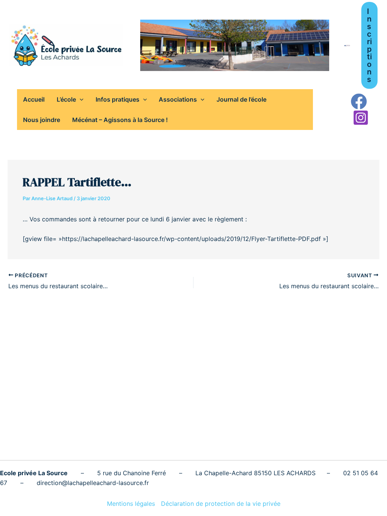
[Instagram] (361, 118)
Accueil (34, 99)
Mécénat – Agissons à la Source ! (120, 120)
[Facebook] (359, 101)
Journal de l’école (241, 99)
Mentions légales (131, 503)
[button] (369, 45)
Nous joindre (41, 120)
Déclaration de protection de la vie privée (220, 503)
